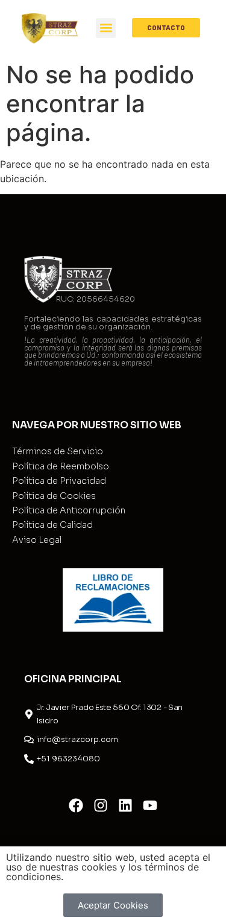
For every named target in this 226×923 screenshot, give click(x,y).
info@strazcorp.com (77, 739)
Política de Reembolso (60, 466)
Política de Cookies (54, 495)
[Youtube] (150, 805)
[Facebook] (76, 805)
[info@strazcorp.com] (29, 739)
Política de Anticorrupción (68, 510)
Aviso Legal (36, 539)
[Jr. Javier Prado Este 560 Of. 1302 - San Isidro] (29, 714)
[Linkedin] (125, 805)
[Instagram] (100, 805)
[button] (106, 28)
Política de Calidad (52, 524)
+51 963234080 (68, 758)
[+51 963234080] (29, 759)
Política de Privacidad (59, 480)
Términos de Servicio (57, 451)
